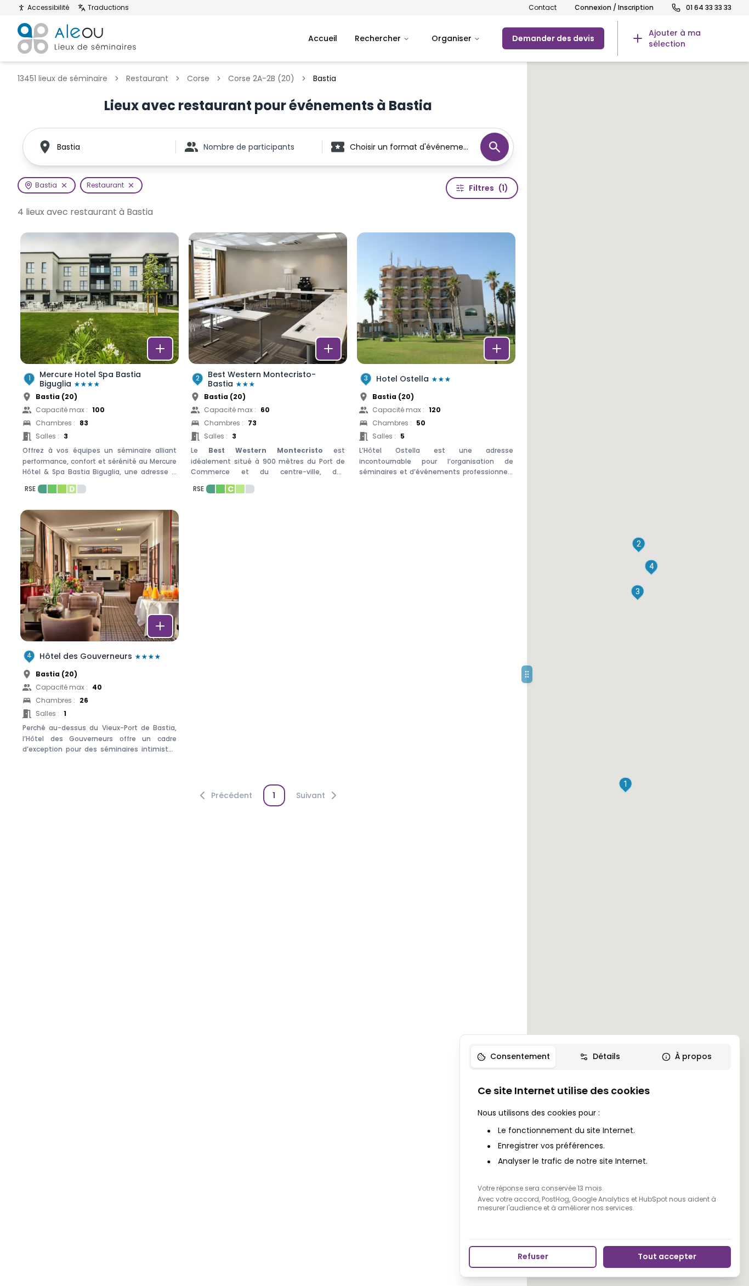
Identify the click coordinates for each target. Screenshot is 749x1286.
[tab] (513, 1057)
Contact (543, 7)
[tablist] (600, 1057)
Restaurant (147, 78)
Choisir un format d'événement (409, 146)
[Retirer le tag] (64, 185)
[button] (625, 785)
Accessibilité (48, 7)
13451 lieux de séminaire (62, 78)
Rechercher (378, 38)
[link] (674, 38)
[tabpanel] (600, 1147)
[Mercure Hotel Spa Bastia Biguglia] (99, 366)
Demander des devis (553, 38)
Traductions (108, 7)
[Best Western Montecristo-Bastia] (267, 366)
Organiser (452, 38)
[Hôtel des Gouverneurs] (99, 643)
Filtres (488, 188)
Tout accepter (667, 1256)
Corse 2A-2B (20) (261, 78)
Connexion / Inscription (614, 7)
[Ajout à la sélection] (160, 349)
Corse (198, 78)
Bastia (68, 146)
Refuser (533, 1256)
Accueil (322, 38)
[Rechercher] (494, 147)
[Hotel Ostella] (436, 366)
